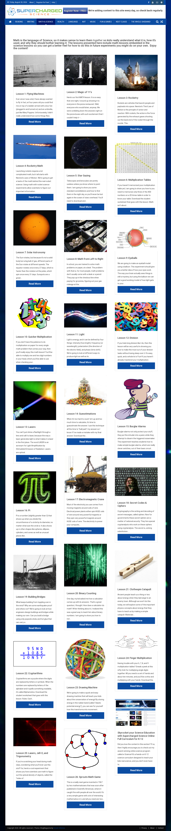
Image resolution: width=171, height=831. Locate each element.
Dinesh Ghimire (59, 828)
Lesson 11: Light (75, 334)
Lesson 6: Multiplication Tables (134, 179)
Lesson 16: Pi (23, 510)
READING (19, 22)
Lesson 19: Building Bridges (30, 596)
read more (35, 121)
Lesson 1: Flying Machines (30, 93)
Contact (161, 828)
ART (84, 22)
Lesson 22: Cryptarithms (29, 673)
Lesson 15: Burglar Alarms (132, 426)
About (31, 2)
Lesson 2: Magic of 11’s (79, 92)
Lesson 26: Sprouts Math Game (84, 777)
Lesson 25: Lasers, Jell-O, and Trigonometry (32, 755)
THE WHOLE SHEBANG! (140, 22)
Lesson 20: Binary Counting (81, 593)
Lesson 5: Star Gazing (78, 175)
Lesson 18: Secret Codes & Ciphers (132, 504)
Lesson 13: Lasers (26, 427)
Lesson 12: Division (128, 337)
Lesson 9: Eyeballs (127, 258)
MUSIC (93, 22)
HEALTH (60, 22)
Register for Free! (42, 2)
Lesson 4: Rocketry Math (29, 165)
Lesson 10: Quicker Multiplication (34, 336)
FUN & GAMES (106, 22)
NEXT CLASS (121, 22)
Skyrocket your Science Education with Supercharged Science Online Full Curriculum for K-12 (136, 735)
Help (53, 2)
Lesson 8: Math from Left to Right (85, 258)
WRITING (30, 22)
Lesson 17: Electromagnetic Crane (85, 499)
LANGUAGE (73, 22)
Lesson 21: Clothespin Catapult (134, 589)
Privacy (144, 828)
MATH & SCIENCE (46, 22)
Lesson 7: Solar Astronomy (30, 252)
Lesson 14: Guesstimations (81, 413)
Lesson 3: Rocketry (128, 97)
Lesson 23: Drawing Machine (82, 687)
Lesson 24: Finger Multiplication (135, 658)
